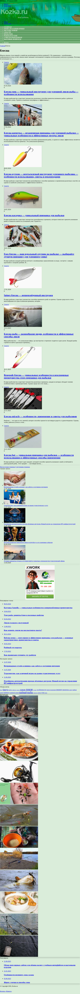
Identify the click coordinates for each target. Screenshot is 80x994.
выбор (10, 690)
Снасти (7, 32)
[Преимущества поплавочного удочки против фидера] (19, 934)
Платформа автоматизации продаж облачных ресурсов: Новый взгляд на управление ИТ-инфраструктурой (39, 524)
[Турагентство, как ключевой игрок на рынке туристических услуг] (14, 504)
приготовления (51, 690)
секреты (35, 692)
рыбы (30, 692)
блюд (1, 690)
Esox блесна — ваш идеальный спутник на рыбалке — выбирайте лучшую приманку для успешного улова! (39, 255)
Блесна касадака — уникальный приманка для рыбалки (34, 215)
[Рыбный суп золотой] (19, 912)
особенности (41, 690)
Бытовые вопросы (12, 39)
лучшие (34, 690)
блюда (5, 689)
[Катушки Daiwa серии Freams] (19, 782)
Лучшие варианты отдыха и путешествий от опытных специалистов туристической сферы (34, 561)
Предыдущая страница (7, 467)
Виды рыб (8, 34)
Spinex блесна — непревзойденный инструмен (28, 295)
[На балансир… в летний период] (19, 825)
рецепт (59, 690)
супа (42, 692)
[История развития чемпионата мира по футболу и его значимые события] (14, 541)
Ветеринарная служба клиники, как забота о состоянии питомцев (26, 487)
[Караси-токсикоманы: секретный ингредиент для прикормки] (19, 847)
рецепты (65, 690)
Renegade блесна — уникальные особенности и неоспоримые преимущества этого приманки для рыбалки (36, 376)
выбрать (14, 690)
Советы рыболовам (13, 37)
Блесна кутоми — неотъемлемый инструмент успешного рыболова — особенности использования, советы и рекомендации (41, 175)
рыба (70, 690)
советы (39, 692)
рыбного (6, 693)
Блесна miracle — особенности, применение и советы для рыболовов (40, 416)
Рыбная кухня (10, 36)
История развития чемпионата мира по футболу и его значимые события (28, 542)
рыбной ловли (14, 692)
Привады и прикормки (14, 29)
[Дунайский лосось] (19, 716)
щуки (46, 692)
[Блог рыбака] (14, 18)
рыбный (23, 692)
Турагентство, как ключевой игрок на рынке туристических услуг (26, 505)
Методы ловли (10, 30)
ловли (22, 689)
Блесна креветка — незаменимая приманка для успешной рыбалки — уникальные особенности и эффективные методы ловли (41, 134)
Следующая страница (23, 467)
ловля (29, 689)
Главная (2, 46)
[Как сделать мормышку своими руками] (19, 803)
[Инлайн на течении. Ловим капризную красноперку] (19, 956)
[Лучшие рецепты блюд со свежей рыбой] (19, 760)
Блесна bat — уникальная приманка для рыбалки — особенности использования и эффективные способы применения (39, 456)
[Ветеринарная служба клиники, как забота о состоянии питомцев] (14, 485)
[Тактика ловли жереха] (19, 738)
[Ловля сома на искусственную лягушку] (19, 891)
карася (18, 690)
